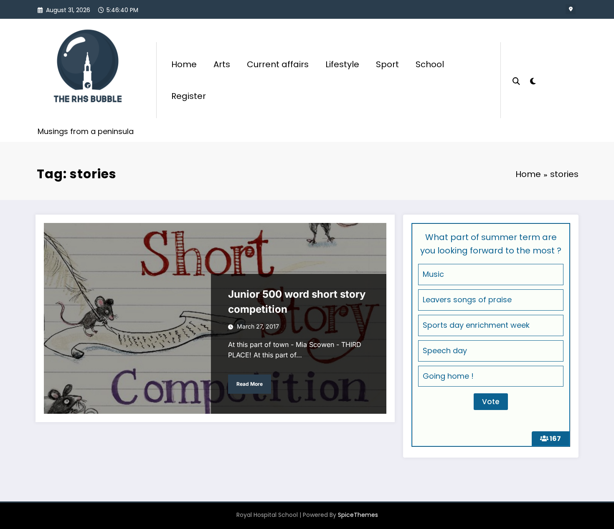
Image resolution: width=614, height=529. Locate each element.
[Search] (516, 80)
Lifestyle (342, 64)
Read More (249, 384)
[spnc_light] (532, 80)
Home (184, 64)
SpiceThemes (358, 515)
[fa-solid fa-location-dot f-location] (571, 9)
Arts (221, 64)
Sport (387, 64)
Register (188, 96)
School (430, 64)
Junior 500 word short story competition (296, 301)
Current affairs (278, 64)
